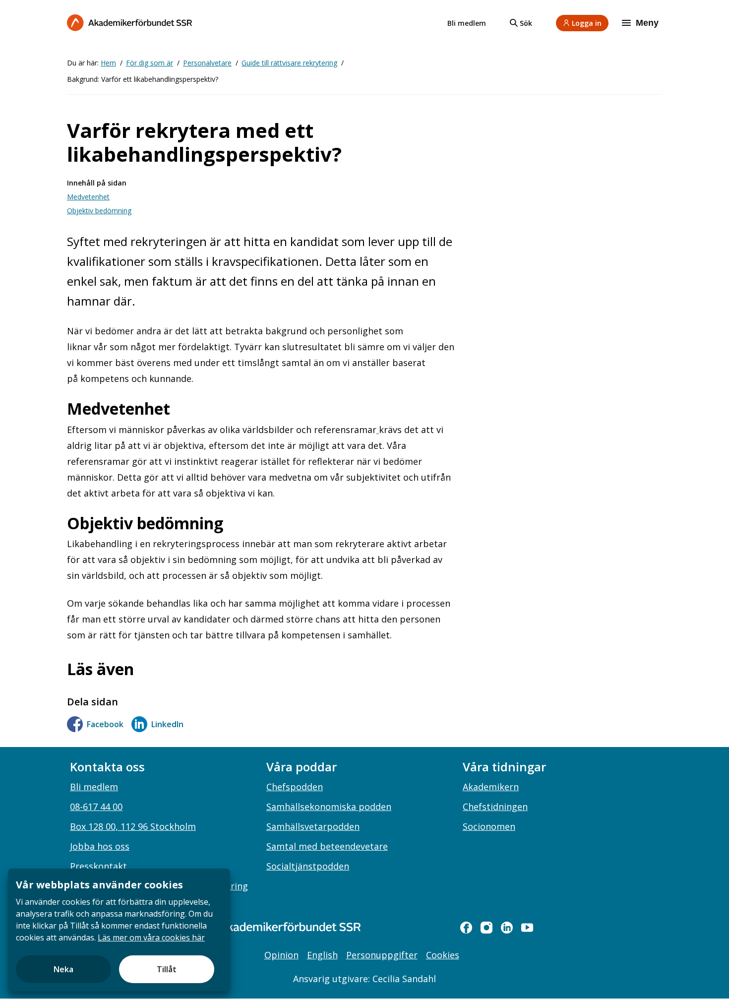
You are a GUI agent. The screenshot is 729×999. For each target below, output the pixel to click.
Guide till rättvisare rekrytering (289, 62)
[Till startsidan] (129, 22)
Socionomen (489, 826)
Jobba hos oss (99, 846)
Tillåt (167, 969)
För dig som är (149, 62)
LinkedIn (167, 724)
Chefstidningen (495, 806)
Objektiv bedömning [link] (99, 210)
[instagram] (486, 928)
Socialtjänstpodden (307, 866)
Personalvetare (207, 62)
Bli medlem (466, 23)
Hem (108, 62)
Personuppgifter (382, 955)
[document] (119, 929)
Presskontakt (98, 866)
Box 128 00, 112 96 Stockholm (133, 826)
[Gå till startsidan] (275, 927)
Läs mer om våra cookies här (151, 937)
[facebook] (466, 928)
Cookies (442, 955)
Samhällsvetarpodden (313, 826)
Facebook (105, 724)
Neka (63, 969)
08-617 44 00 (96, 806)
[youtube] (527, 928)
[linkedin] (507, 928)
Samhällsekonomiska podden (328, 806)
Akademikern (491, 787)
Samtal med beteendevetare (327, 846)
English (322, 955)
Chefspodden (294, 787)
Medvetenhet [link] (88, 196)
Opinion (281, 955)
